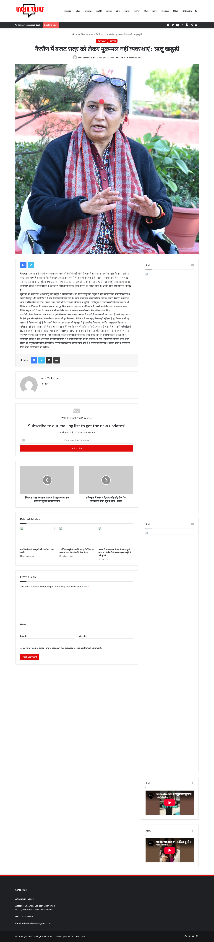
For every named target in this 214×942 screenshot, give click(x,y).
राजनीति (99, 11)
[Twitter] (31, 265)
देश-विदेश (165, 11)
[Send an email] (93, 58)
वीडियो (175, 11)
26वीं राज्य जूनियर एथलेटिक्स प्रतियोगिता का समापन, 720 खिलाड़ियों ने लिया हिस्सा (76, 550)
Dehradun (87, 34)
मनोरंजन (137, 11)
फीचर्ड (78, 11)
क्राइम (127, 11)
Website (83, 636)
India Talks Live (85, 58)
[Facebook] (23, 265)
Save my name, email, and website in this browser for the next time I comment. (62, 648)
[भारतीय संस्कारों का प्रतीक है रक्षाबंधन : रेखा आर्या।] (37, 536)
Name (24, 624)
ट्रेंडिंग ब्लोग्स (187, 11)
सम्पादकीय (67, 11)
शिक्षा (146, 11)
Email (23, 636)
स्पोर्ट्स (154, 11)
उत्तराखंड (88, 11)
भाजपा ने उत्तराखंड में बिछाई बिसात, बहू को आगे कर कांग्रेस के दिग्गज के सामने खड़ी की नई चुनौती (115, 552)
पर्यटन (118, 11)
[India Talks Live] (30, 11)
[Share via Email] (49, 360)
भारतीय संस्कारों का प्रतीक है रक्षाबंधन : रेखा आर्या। (37, 550)
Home (77, 34)
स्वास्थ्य (109, 11)
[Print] (56, 360)
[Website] (42, 384)
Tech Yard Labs (77, 936)
